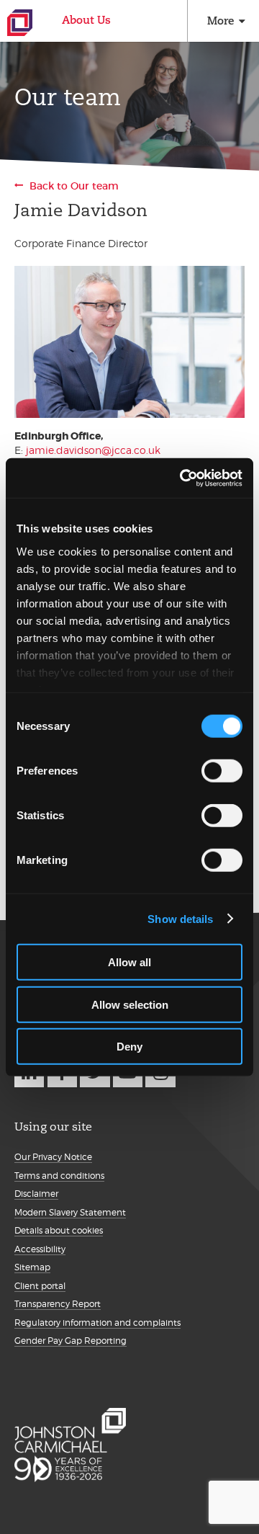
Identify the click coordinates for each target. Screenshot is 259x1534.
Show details (180, 918)
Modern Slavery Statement (70, 1212)
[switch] (221, 770)
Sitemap (32, 1267)
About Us (86, 20)
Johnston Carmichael (19, 22)
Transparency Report (57, 1303)
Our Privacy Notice (53, 1156)
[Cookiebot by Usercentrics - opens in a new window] (182, 477)
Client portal (39, 1285)
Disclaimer (36, 1193)
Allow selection (129, 1004)
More (220, 20)
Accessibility (39, 1249)
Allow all (129, 962)
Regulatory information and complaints (97, 1322)
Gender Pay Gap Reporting (70, 1340)
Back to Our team (74, 186)
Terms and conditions (59, 1175)
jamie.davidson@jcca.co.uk (93, 450)
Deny (129, 1046)
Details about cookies (58, 1230)
